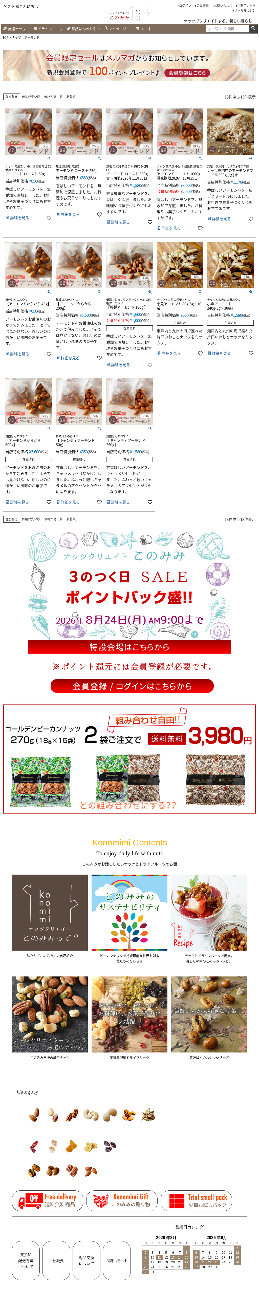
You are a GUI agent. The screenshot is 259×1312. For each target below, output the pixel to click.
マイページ (117, 28)
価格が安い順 (31, 97)
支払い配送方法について (25, 1260)
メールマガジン (245, 10)
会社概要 (56, 1260)
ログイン (185, 5)
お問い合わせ (223, 5)
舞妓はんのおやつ (86, 28)
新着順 (71, 97)
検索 (253, 28)
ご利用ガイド (247, 5)
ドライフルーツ (50, 28)
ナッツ (16, 37)
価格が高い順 (53, 97)
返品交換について (86, 1260)
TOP (6, 37)
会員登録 (203, 5)
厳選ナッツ (17, 28)
